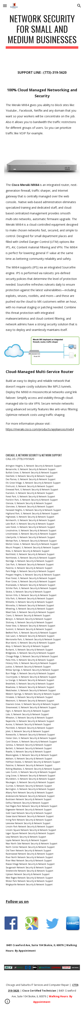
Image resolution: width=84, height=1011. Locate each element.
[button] (5, 5)
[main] (42, 30)
